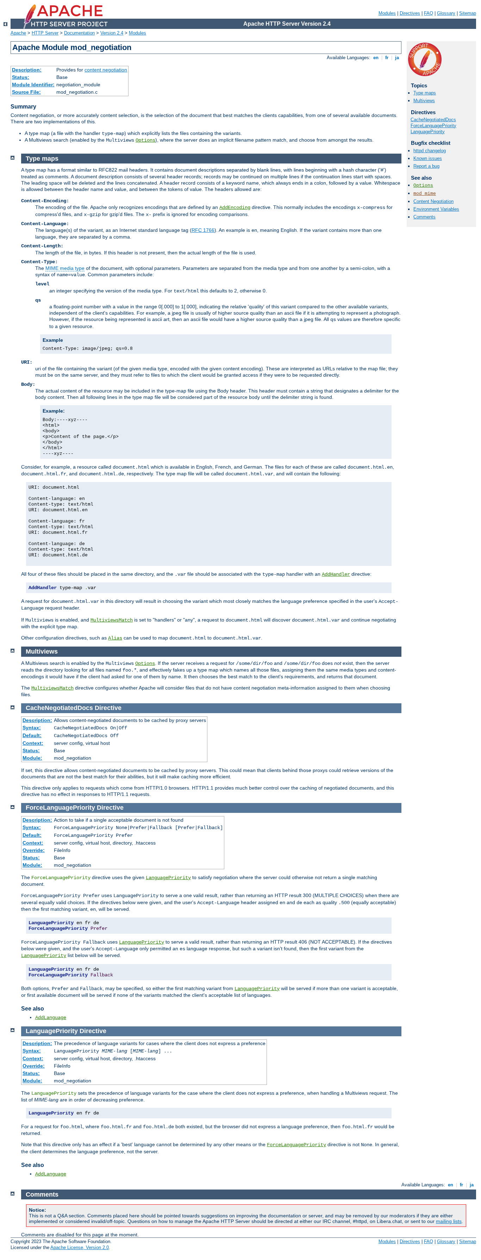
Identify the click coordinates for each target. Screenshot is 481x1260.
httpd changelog (429, 150)
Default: (32, 735)
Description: (27, 70)
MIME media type (65, 268)
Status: (20, 77)
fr (387, 57)
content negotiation (106, 70)
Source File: (26, 92)
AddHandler (336, 574)
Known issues (427, 158)
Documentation (79, 33)
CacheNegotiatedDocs (433, 119)
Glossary (446, 13)
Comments (424, 217)
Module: (32, 758)
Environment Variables (436, 209)
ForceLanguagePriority (433, 125)
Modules (387, 13)
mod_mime (424, 193)
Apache (18, 33)
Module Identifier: (33, 84)
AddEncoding (234, 207)
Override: (34, 850)
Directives (410, 13)
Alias (115, 638)
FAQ (428, 13)
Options (145, 140)
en (376, 57)
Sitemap (467, 13)
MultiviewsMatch (111, 620)
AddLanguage (50, 1017)
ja (397, 57)
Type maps (424, 92)
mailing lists (449, 1221)
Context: (33, 743)
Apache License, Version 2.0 (79, 1247)
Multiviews (424, 100)
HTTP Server (45, 33)
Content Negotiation (433, 201)
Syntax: (32, 727)
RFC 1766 (203, 230)
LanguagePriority (428, 131)
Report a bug (426, 166)
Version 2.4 (111, 33)
